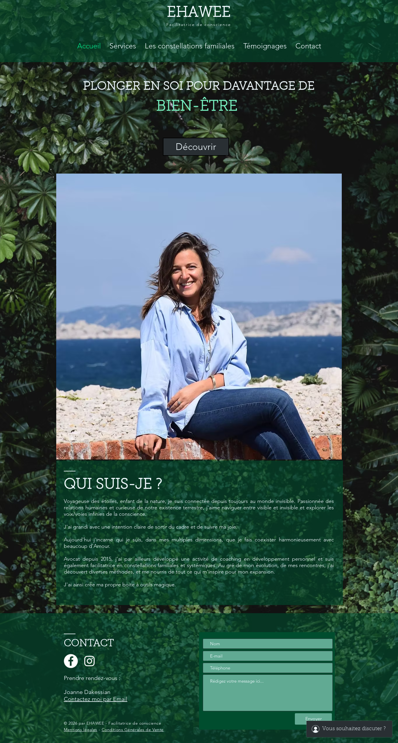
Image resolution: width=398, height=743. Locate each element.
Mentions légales (80, 729)
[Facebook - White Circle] (71, 661)
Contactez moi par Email (95, 698)
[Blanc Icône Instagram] (89, 661)
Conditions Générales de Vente (133, 729)
